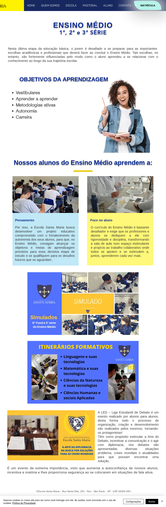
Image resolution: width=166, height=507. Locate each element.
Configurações (133, 501)
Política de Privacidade (24, 503)
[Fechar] (162, 501)
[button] (50, 5)
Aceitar (151, 501)
